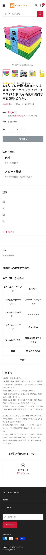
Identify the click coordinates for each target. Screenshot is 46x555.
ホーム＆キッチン (13, 340)
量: (4, 130)
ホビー (23, 360)
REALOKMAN (7, 104)
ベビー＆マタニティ (13, 327)
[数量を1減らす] (10, 129)
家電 (13, 351)
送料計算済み (18, 116)
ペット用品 (33, 327)
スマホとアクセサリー (13, 314)
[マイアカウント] (36, 5)
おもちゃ (33, 289)
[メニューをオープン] (4, 5)
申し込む (10, 524)
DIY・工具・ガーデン (13, 289)
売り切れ (23, 139)
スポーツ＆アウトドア (33, 301)
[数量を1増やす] (24, 129)
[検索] (40, 14)
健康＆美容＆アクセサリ (33, 340)
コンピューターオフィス (13, 301)
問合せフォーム (23, 473)
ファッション (33, 314)
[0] (41, 5)
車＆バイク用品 (33, 351)
